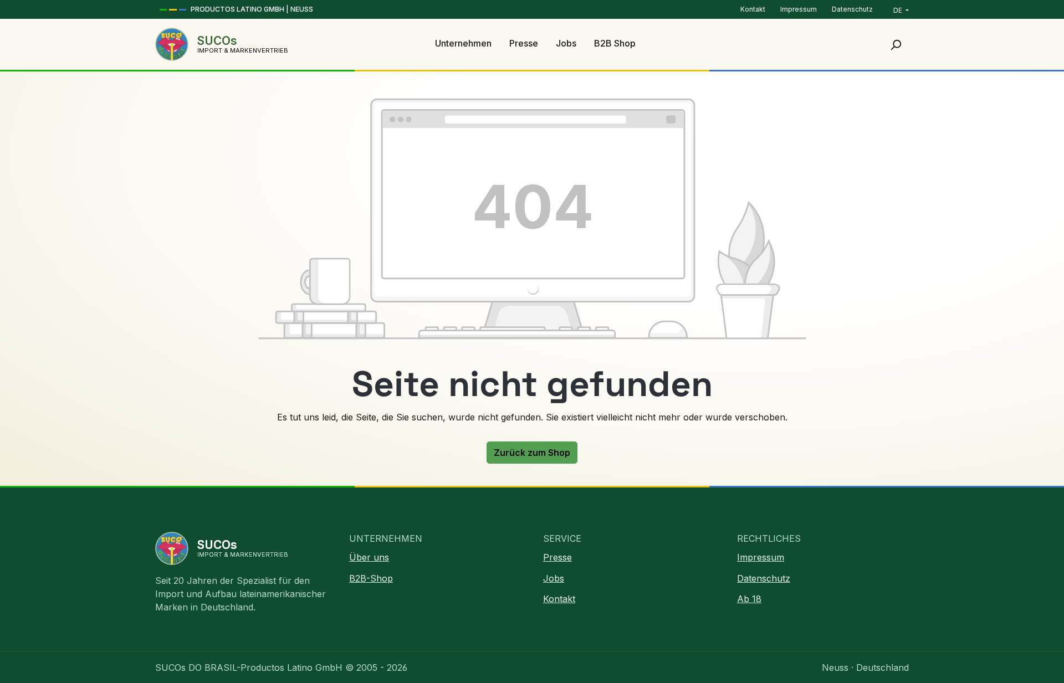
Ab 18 (749, 598)
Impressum (799, 9)
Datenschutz (852, 9)
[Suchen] (895, 44)
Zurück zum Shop (532, 452)
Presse (557, 557)
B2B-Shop (371, 578)
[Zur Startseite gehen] (171, 44)
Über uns (369, 557)
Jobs (553, 578)
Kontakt (753, 9)
